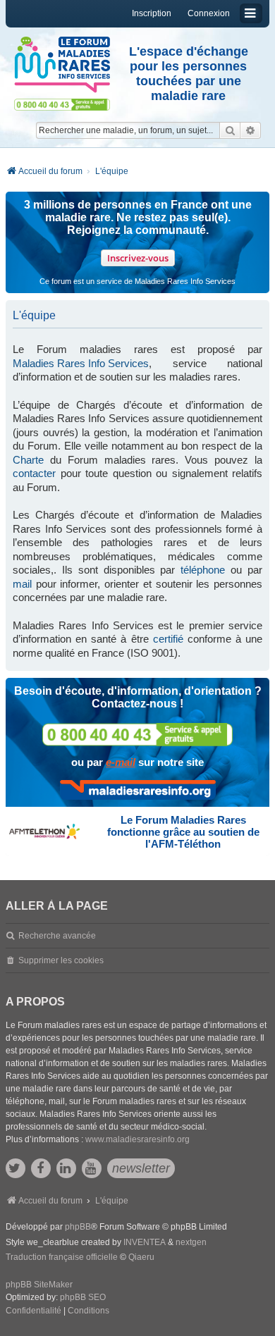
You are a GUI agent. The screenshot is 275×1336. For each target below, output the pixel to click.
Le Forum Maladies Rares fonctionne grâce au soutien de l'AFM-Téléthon (183, 832)
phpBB (78, 1227)
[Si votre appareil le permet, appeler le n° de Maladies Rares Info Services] (137, 734)
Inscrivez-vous (138, 258)
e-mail (120, 762)
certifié (168, 639)
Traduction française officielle (62, 1257)
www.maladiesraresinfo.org (137, 1139)
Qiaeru (141, 1257)
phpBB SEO (83, 1297)
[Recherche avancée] (250, 130)
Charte (28, 460)
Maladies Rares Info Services (81, 363)
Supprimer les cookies (61, 960)
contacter (34, 473)
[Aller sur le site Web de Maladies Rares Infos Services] (138, 790)
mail (22, 584)
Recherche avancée (57, 936)
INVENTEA (144, 1242)
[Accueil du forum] (62, 65)
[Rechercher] (229, 130)
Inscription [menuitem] (151, 13)
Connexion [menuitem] (209, 13)
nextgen (191, 1242)
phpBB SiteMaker (39, 1284)
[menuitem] (33, 1311)
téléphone (203, 570)
